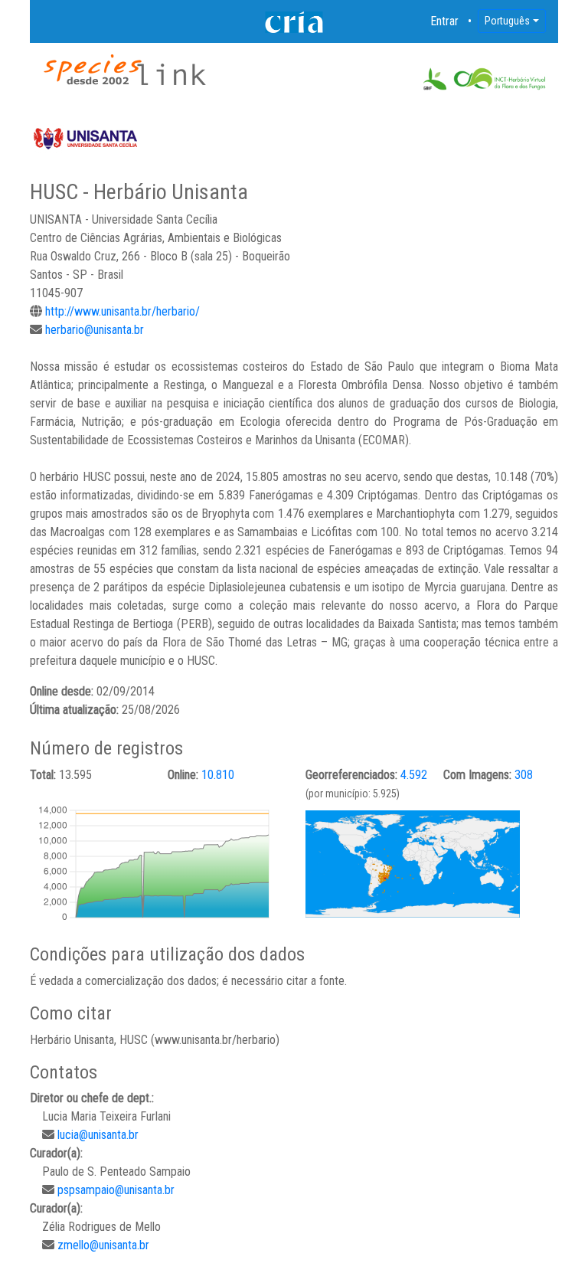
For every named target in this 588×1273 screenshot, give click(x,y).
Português (507, 21)
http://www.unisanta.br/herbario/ (122, 311)
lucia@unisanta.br (98, 1134)
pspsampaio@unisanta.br (116, 1190)
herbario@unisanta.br (94, 329)
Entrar (445, 21)
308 (523, 774)
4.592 (413, 774)
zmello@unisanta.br (103, 1245)
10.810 (217, 774)
